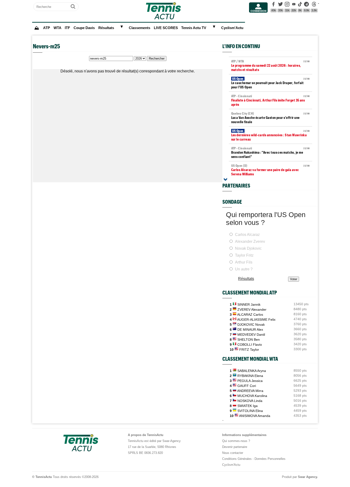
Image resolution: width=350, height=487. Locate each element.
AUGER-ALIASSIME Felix (256, 319)
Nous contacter (232, 453)
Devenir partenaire (234, 447)
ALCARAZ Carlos (250, 314)
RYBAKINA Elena (250, 376)
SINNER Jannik (248, 304)
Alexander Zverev (250, 241)
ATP (46, 28)
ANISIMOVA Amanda (254, 416)
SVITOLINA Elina (250, 411)
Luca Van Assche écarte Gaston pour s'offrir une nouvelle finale (270, 118)
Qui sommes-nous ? (236, 441)
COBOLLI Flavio (249, 344)
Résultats (106, 28)
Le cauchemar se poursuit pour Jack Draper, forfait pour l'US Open (270, 83)
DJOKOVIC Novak (251, 324)
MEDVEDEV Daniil (251, 334)
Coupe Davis (84, 28)
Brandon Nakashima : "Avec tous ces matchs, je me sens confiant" (270, 152)
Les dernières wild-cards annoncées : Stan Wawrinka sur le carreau (270, 135)
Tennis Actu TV (193, 28)
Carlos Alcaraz (247, 235)
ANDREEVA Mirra (250, 391)
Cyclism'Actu (232, 28)
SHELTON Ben (248, 339)
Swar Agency (307, 477)
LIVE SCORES (166, 28)
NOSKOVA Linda (249, 401)
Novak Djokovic (248, 248)
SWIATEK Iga (247, 406)
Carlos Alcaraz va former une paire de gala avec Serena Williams (270, 170)
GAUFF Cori (246, 386)
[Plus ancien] (225, 179)
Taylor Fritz (244, 255)
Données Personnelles (270, 459)
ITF (67, 28)
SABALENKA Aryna (251, 371)
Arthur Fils (243, 262)
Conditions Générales (237, 459)
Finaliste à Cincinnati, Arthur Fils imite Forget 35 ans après (270, 100)
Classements (139, 28)
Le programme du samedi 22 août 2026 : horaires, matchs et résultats (270, 65)
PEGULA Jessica (250, 381)
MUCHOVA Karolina (252, 396)
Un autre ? (244, 269)
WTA (57, 28)
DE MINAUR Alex (250, 329)
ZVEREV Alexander (251, 309)
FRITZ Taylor (249, 349)
